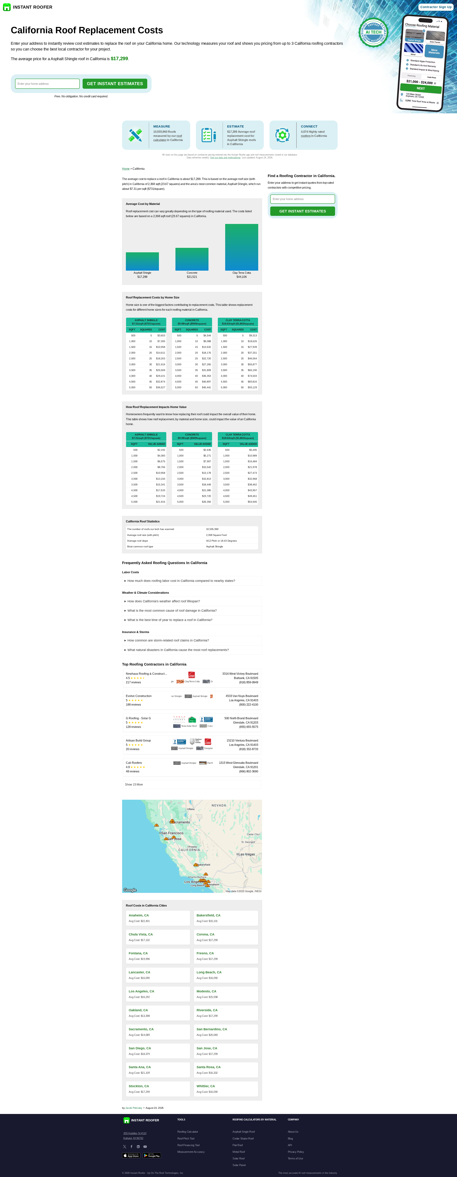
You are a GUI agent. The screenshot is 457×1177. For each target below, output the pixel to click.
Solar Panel (239, 1165)
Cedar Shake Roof (243, 1138)
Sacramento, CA (141, 1029)
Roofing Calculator (187, 1131)
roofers (305, 135)
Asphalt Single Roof (244, 1131)
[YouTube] (145, 1146)
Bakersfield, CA (209, 915)
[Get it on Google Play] (152, 1155)
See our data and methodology (225, 157)
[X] (124, 1146)
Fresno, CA (205, 953)
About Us (293, 1131)
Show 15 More (134, 784)
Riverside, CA (207, 1010)
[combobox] (47, 84)
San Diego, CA (140, 1048)
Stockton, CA (139, 1086)
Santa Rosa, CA (209, 1067)
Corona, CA (205, 934)
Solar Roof (239, 1158)
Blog (290, 1138)
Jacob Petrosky (133, 1107)
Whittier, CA (206, 1086)
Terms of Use (295, 1158)
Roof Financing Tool (188, 1145)
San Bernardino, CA (212, 1029)
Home (126, 168)
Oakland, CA (138, 1010)
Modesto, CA (206, 991)
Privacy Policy (296, 1151)
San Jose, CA (207, 1048)
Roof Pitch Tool (185, 1138)
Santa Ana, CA (140, 1067)
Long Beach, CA (209, 972)
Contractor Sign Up (436, 7)
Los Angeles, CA (141, 991)
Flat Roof (238, 1145)
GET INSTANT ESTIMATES (115, 83)
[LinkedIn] (138, 1146)
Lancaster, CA (139, 972)
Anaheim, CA (139, 915)
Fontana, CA (138, 953)
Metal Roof (239, 1151)
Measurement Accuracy (191, 1151)
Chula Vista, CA (141, 934)
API (290, 1145)
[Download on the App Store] (131, 1155)
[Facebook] (131, 1146)
